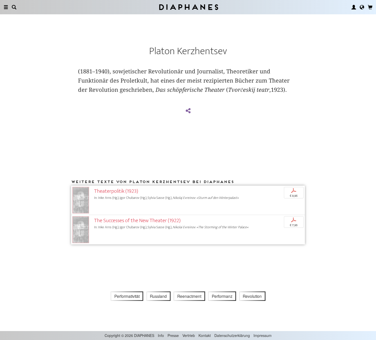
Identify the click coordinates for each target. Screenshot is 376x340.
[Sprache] (362, 7)
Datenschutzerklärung (232, 335)
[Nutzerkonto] (353, 7)
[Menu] (6, 7)
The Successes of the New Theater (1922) (137, 220)
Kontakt (204, 335)
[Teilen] (188, 111)
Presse (173, 335)
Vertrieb (188, 335)
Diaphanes (188, 7)
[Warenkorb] (370, 7)
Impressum (262, 335)
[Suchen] (14, 7)
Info (161, 335)
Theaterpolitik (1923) (116, 191)
